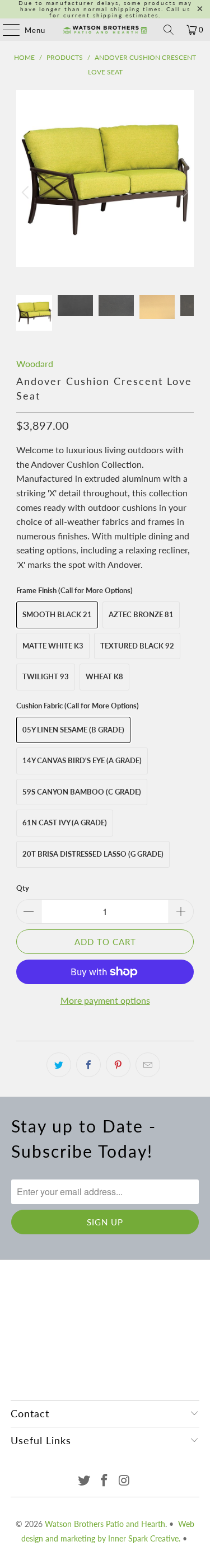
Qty (22, 887)
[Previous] (27, 192)
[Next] (183, 192)
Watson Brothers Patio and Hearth (105, 1524)
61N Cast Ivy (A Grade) (64, 822)
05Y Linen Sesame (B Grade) (73, 729)
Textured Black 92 (137, 645)
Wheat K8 (104, 676)
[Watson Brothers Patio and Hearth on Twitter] (84, 1480)
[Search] (168, 29)
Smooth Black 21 (57, 614)
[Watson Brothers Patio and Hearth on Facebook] (104, 1480)
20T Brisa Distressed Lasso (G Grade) (93, 853)
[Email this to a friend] (148, 1064)
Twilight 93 (45, 676)
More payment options (105, 1000)
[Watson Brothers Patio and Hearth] (105, 29)
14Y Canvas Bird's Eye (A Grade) (82, 760)
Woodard (34, 363)
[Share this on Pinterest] (118, 1064)
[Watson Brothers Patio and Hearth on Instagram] (124, 1480)
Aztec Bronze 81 (141, 614)
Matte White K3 (52, 645)
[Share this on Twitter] (58, 1064)
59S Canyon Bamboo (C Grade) (81, 791)
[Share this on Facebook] (88, 1064)
